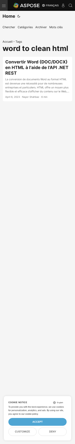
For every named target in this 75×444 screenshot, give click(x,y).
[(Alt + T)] (19, 16)
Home (9, 16)
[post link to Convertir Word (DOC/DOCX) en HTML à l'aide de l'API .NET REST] (37, 79)
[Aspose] (26, 5)
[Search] (70, 5)
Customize (22, 431)
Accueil (8, 41)
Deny (52, 431)
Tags (18, 41)
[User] (63, 5)
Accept (37, 422)
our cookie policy (29, 414)
